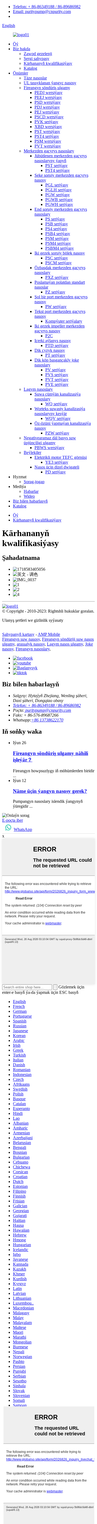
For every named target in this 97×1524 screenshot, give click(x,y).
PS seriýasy (55, 219)
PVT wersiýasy (47, 146)
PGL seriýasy (56, 185)
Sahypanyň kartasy (18, 634)
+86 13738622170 (47, 720)
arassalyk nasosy (31, 644)
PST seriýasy (56, 165)
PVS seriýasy (56, 374)
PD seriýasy (55, 472)
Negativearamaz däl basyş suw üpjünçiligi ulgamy (50, 440)
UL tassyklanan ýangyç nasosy (50, 83)
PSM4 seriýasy (58, 243)
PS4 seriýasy (56, 228)
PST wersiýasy (47, 131)
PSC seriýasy (56, 258)
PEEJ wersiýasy (48, 97)
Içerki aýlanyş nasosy (52, 340)
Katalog (30, 68)
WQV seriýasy (58, 418)
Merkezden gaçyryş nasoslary (49, 151)
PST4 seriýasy (46, 136)
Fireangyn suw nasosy (21, 639)
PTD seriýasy (56, 345)
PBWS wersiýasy (49, 447)
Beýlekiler (32, 452)
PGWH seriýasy (59, 204)
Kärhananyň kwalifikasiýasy (48, 63)
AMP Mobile (49, 634)
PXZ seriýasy (56, 277)
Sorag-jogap (34, 481)
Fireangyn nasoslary (33, 649)
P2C (49, 335)
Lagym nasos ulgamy (65, 644)
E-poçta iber (12, 820)
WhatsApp (23, 829)
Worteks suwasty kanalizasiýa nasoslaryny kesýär (59, 411)
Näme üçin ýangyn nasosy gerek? (50, 791)
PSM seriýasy (57, 238)
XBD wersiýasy (48, 126)
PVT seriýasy (56, 379)
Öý (15, 44)
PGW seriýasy (57, 194)
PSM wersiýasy (47, 141)
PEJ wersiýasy (46, 112)
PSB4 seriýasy (57, 233)
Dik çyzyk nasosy (49, 350)
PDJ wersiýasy (47, 107)
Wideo (29, 496)
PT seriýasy (55, 355)
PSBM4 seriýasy (59, 248)
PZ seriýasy (55, 292)
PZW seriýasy (57, 433)
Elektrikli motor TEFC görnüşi (60, 457)
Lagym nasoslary (38, 389)
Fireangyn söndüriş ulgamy (47, 87)
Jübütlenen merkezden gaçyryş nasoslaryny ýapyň (60, 158)
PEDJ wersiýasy (48, 92)
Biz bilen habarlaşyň (30, 501)
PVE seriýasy (56, 384)
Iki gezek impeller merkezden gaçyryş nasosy (59, 328)
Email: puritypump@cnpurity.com (42, 11)
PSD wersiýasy (47, 102)
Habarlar (31, 491)
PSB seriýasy (56, 224)
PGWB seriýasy (59, 199)
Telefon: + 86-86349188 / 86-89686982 (47, 6)
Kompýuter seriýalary (63, 321)
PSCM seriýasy (58, 262)
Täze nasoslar (35, 78)
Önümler (20, 73)
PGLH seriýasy (58, 190)
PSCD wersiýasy (49, 117)
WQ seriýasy (56, 404)
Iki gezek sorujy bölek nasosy (59, 253)
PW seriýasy (56, 306)
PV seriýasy (55, 369)
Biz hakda (21, 48)
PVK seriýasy (46, 121)
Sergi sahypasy (36, 58)
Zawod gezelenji (38, 53)
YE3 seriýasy (56, 462)
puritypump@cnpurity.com (47, 710)
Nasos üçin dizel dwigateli (56, 467)
